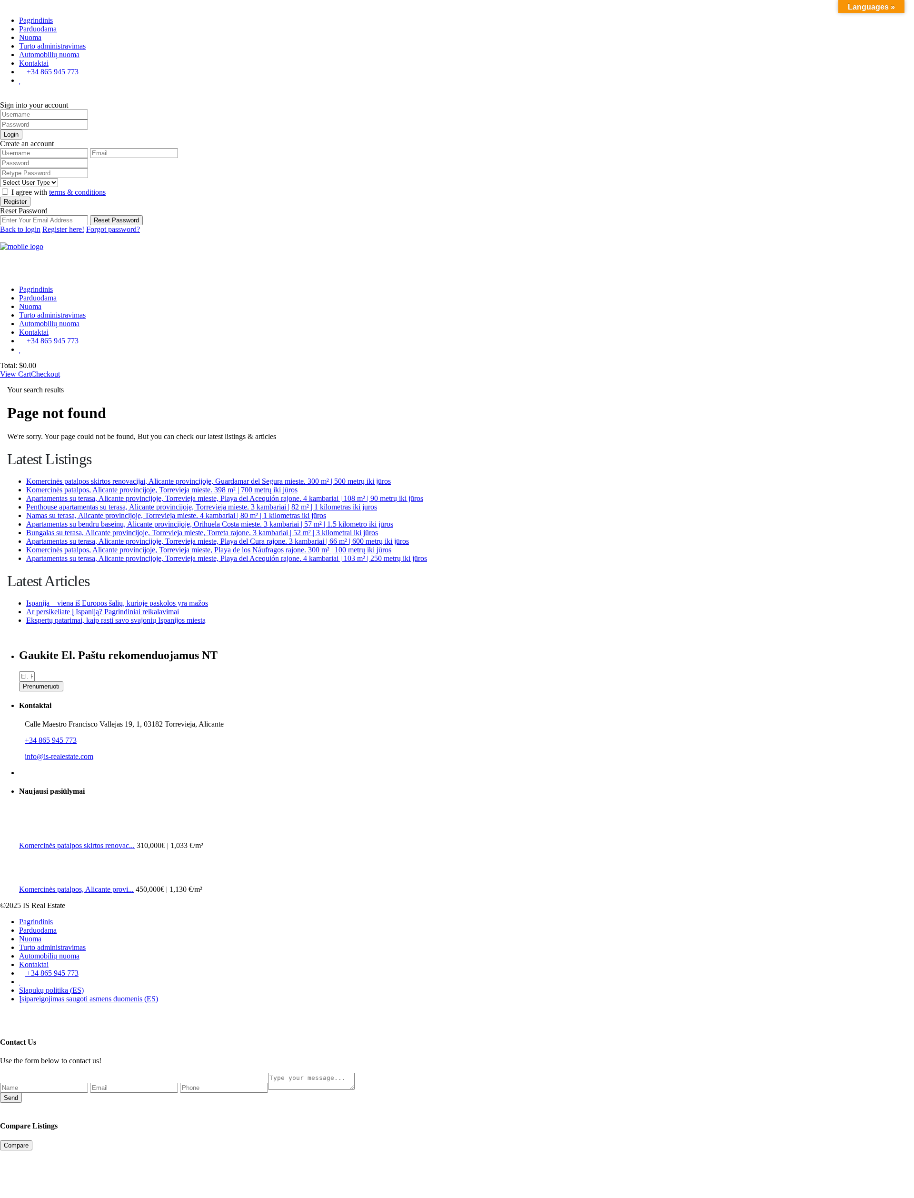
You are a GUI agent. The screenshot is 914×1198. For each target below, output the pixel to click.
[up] (3, 1015)
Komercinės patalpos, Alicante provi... (76, 889)
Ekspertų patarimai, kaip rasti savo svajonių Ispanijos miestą (116, 620)
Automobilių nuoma (49, 54)
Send (11, 1097)
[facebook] (22, 773)
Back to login (20, 229)
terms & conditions (77, 192)
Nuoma (30, 37)
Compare (16, 1145)
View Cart (15, 374)
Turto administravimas (52, 46)
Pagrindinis (36, 20)
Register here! (63, 229)
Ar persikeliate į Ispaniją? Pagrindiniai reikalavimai (102, 612)
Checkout (45, 374)
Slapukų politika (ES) (51, 990)
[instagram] (30, 773)
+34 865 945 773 (52, 72)
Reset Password (116, 220)
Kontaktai (34, 63)
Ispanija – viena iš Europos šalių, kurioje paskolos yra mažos (117, 603)
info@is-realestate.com (59, 756)
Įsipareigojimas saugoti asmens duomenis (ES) (88, 999)
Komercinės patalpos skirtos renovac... (77, 845)
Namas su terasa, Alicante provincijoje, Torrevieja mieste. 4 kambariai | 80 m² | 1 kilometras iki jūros (176, 515)
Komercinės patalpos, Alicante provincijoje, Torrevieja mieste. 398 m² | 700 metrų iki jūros (162, 490)
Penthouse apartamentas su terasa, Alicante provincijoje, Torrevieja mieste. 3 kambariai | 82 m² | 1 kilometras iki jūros (201, 507)
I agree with (58, 192)
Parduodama (38, 29)
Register (15, 201)
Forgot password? (113, 229)
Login (11, 134)
